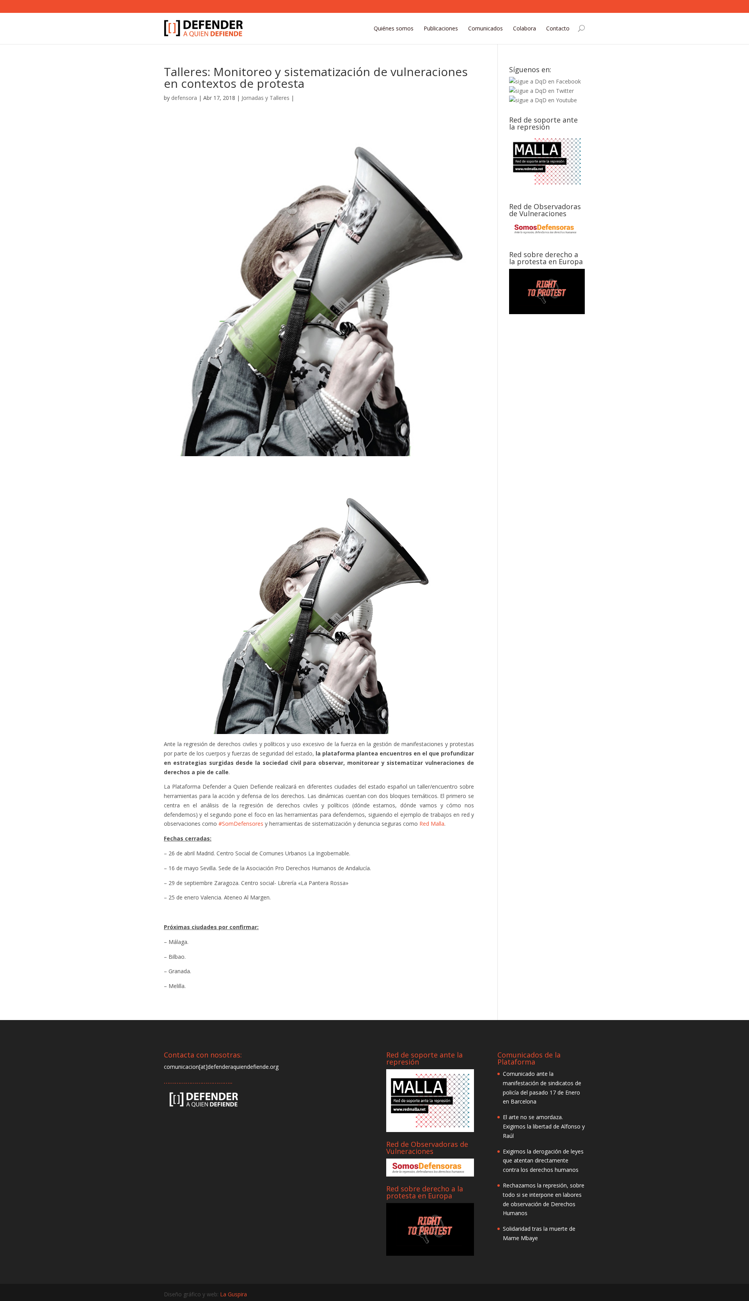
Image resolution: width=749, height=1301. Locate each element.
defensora (184, 97)
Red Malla (431, 823)
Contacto (558, 28)
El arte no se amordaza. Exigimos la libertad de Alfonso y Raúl (544, 1126)
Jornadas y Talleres (265, 97)
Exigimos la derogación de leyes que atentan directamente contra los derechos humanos (543, 1161)
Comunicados (485, 28)
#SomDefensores (240, 823)
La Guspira (233, 1294)
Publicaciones (441, 28)
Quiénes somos (394, 28)
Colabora (524, 28)
